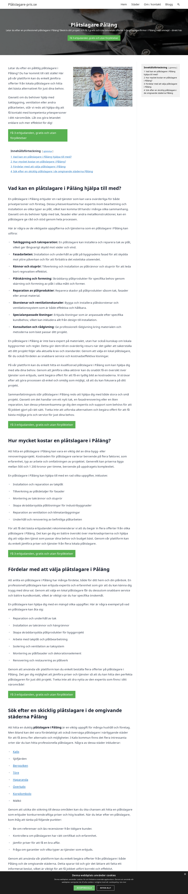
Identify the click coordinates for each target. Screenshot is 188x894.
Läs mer (123, 882)
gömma (47, 151)
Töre (16, 772)
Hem (124, 4)
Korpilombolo (22, 794)
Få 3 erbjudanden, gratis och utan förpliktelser (94, 38)
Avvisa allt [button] (105, 888)
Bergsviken (20, 765)
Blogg (169, 4)
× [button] (185, 874)
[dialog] (94, 882)
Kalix (16, 752)
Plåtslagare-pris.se (22, 4)
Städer (135, 4)
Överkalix (19, 786)
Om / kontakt (152, 4)
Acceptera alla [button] (84, 888)
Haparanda (20, 779)
